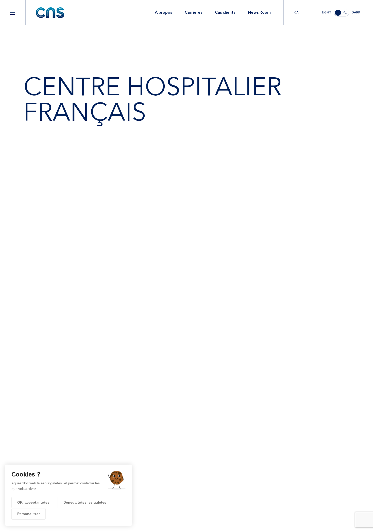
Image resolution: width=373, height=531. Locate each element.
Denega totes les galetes (84, 502)
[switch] (341, 12)
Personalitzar (28, 514)
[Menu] (12, 12)
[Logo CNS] (50, 12)
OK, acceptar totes (33, 502)
